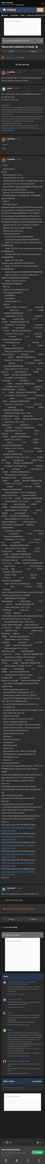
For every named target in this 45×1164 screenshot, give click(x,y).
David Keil (12, 994)
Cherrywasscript (17, 1088)
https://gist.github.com (9, 128)
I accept (39, 1152)
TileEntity (12, 1073)
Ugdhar (11, 1025)
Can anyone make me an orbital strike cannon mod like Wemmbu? (22, 983)
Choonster (7, 1088)
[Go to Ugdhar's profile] (4, 1012)
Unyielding (9, 57)
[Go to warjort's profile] (4, 89)
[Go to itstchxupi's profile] (4, 1030)
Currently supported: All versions (17, 41)
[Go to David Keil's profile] (4, 982)
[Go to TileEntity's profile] (4, 1061)
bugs (9, 1012)
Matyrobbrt (11, 888)
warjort (9, 88)
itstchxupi (12, 1056)
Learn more (4, 4)
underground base (15, 999)
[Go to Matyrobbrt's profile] (4, 889)
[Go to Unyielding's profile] (3, 57)
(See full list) (37, 1081)
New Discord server (13, 935)
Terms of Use (6, 1155)
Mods (22, 57)
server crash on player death (18, 1061)
